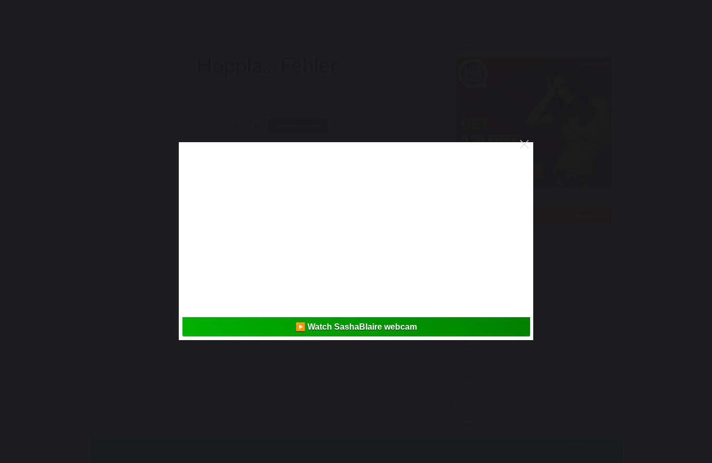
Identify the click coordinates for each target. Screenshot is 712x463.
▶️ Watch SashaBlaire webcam (356, 326)
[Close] (524, 144)
